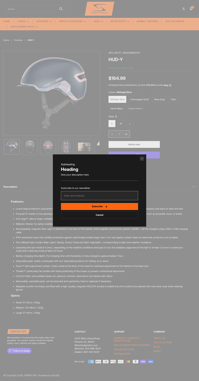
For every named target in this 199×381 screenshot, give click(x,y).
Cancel (99, 215)
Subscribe (97, 206)
